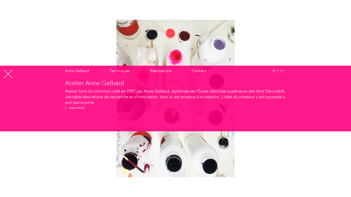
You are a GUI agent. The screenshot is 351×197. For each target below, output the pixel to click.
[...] (75, 107)
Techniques (119, 70)
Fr (274, 70)
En (282, 70)
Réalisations (161, 70)
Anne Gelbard (77, 70)
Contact (199, 70)
